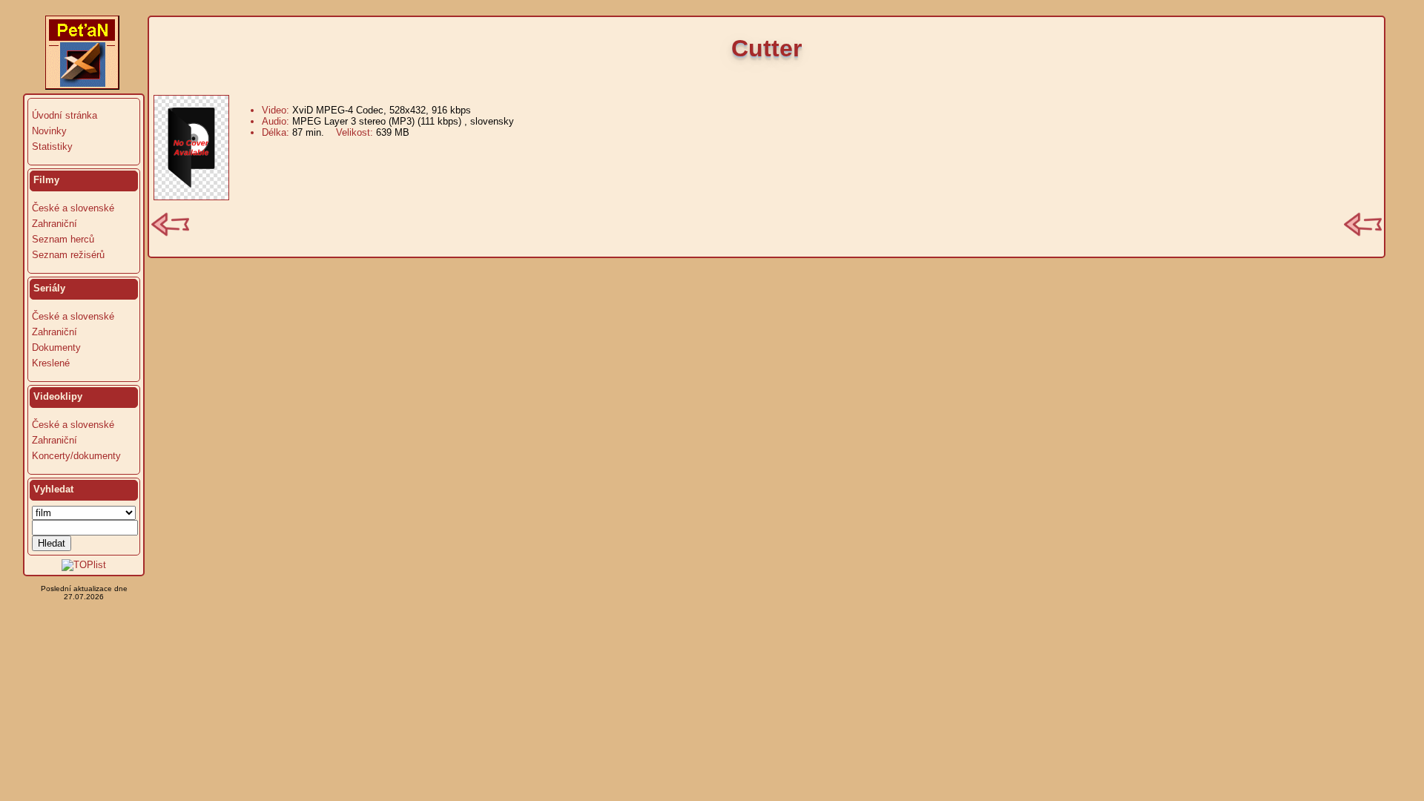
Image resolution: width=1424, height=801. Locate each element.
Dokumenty (56, 347)
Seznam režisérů (68, 254)
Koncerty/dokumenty (76, 455)
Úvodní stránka (64, 115)
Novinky (49, 130)
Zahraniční (54, 223)
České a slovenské (73, 208)
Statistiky (52, 146)
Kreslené (51, 363)
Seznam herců (63, 239)
